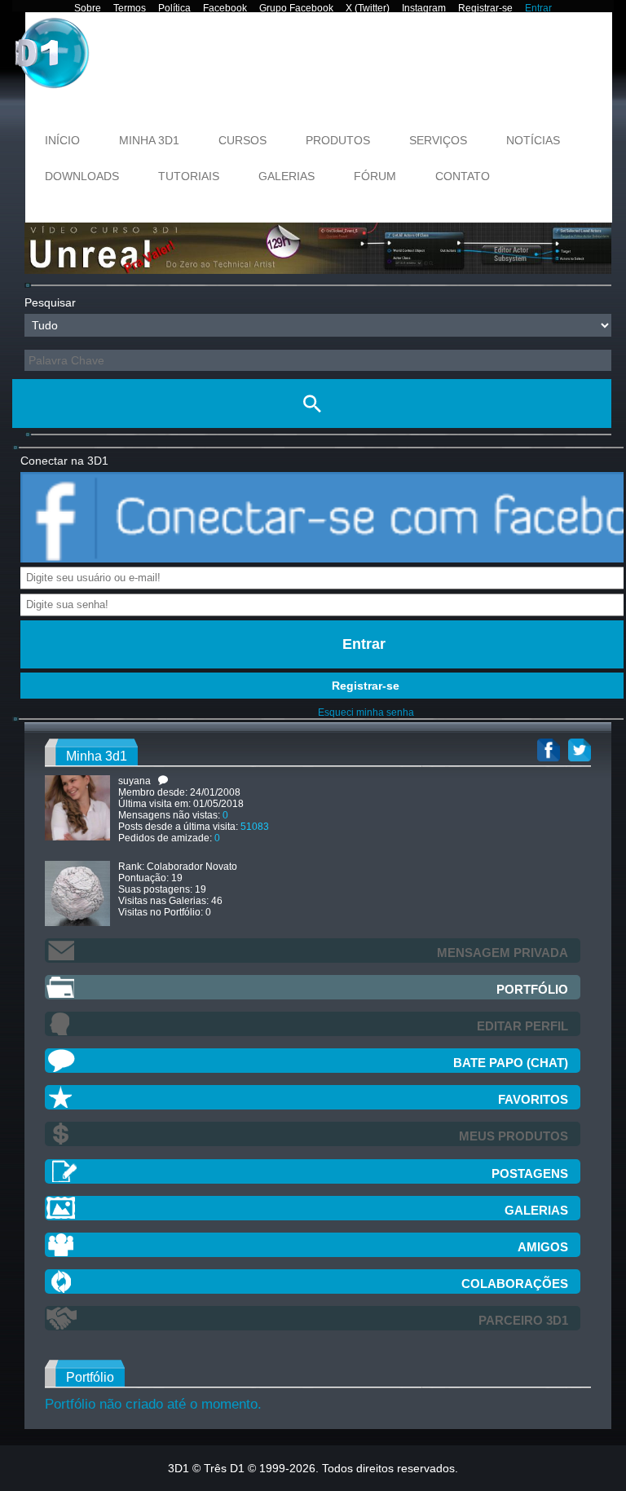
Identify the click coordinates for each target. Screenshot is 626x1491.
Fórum (375, 176)
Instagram (424, 8)
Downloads (82, 176)
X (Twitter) (368, 8)
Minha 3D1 (149, 140)
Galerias (286, 176)
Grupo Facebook (296, 8)
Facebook (225, 8)
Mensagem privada (502, 952)
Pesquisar (50, 302)
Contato (462, 176)
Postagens (530, 1173)
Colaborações (514, 1283)
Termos (129, 8)
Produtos (338, 140)
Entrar (538, 8)
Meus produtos (513, 1136)
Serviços (438, 140)
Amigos (543, 1247)
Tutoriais (188, 176)
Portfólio (532, 989)
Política (174, 8)
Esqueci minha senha (366, 712)
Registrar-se (485, 8)
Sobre (87, 8)
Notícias (533, 140)
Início (62, 140)
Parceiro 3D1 (523, 1320)
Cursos (242, 140)
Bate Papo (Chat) (510, 1063)
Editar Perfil (522, 1026)
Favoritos (533, 1099)
